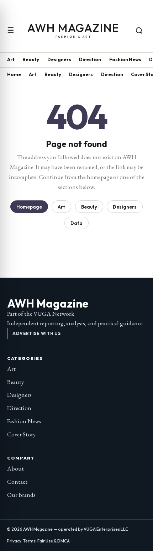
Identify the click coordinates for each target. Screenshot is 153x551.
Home (14, 74)
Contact (17, 482)
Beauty (30, 59)
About (15, 468)
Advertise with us (36, 333)
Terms (29, 541)
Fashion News (125, 59)
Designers (59, 59)
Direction (90, 59)
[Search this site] (139, 30)
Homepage (29, 207)
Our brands (21, 495)
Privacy (14, 541)
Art (11, 59)
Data (76, 223)
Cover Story (21, 434)
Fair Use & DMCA (53, 541)
